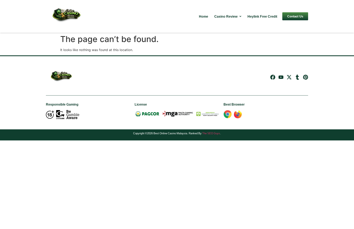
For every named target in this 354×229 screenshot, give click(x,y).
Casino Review (225, 16)
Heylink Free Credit (262, 16)
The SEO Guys (211, 133)
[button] (227, 16)
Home (203, 16)
